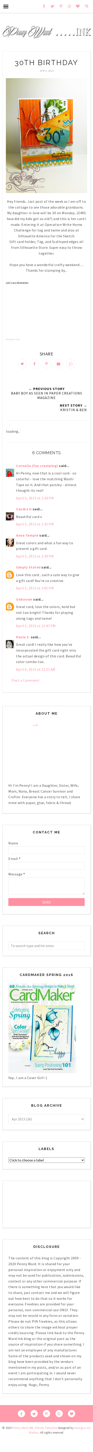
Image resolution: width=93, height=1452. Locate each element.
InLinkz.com (13, 339)
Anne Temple (27, 535)
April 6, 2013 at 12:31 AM (36, 669)
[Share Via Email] (58, 363)
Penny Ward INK (22, 1428)
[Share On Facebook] (34, 363)
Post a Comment (26, 680)
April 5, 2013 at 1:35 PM (35, 524)
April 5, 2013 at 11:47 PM (36, 626)
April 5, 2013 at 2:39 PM (35, 556)
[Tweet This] (22, 363)
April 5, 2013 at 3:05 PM (35, 588)
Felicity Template (46, 1428)
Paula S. (23, 637)
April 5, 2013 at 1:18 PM (35, 498)
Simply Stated (28, 567)
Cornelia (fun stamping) (37, 465)
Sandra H (24, 509)
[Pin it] (46, 363)
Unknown (24, 599)
